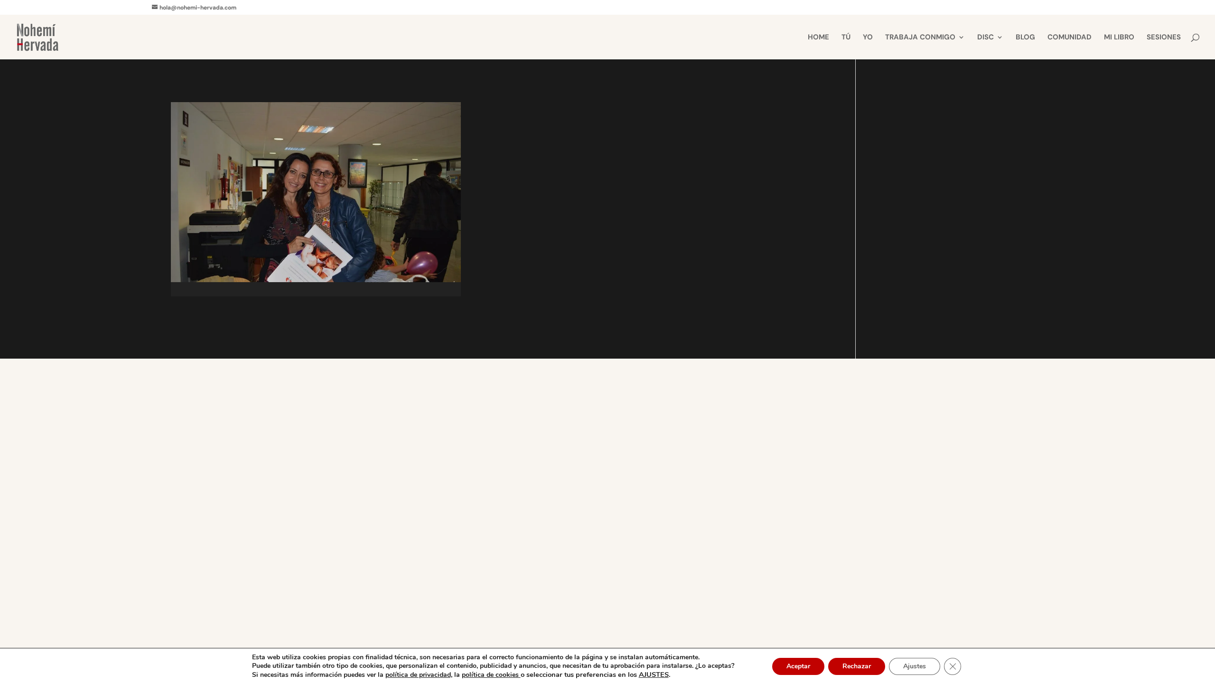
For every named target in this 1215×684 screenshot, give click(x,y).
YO (868, 38)
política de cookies (491, 674)
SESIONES (1164, 38)
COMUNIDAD (1069, 38)
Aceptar (798, 666)
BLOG (1025, 38)
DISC (985, 38)
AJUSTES (654, 674)
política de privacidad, (418, 674)
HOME (818, 38)
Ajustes (914, 666)
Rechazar (856, 666)
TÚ (845, 38)
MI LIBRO (1119, 38)
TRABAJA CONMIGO (920, 38)
